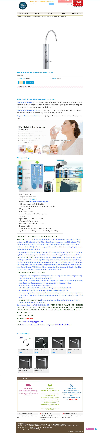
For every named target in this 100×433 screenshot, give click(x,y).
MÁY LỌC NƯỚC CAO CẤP (48, 427)
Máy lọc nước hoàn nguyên (38, 201)
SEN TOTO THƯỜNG (43, 424)
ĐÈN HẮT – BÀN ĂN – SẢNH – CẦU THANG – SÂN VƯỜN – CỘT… (55, 425)
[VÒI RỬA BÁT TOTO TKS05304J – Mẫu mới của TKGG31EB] (25, 362)
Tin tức (63, 13)
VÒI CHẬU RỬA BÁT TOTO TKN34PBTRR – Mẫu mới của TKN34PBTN (40, 351)
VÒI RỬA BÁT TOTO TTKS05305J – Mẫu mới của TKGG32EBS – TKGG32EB (74, 351)
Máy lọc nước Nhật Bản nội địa (27, 110)
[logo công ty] (22, 6)
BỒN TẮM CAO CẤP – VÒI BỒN (74, 425)
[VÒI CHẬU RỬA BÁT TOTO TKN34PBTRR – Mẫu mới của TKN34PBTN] (41, 342)
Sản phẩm (24, 16)
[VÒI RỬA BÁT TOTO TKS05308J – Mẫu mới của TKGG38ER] (58, 342)
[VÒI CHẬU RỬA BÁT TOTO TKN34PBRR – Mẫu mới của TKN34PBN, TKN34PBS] (25, 342)
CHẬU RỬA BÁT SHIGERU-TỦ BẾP (32, 424)
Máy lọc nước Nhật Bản (25, 102)
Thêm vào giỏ (30, 82)
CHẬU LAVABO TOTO (37, 425)
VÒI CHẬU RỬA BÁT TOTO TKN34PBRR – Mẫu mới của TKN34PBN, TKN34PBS (23, 351)
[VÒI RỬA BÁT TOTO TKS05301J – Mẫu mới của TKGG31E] (41, 362)
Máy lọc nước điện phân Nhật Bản (28, 116)
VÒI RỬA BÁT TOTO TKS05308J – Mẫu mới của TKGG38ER (57, 350)
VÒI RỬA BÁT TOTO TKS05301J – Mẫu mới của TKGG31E (40, 369)
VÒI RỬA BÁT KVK (52, 424)
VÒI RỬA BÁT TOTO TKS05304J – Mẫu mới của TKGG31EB (24, 369)
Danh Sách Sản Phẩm (23, 13)
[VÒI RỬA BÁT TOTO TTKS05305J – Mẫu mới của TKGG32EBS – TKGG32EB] (74, 342)
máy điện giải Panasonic (37, 99)
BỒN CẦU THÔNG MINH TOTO (62, 424)
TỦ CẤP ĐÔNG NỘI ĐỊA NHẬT (35, 428)
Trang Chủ (37, 13)
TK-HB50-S (33, 199)
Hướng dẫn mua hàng (76, 13)
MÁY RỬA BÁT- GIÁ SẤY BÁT (23, 427)
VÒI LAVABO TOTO (21, 424)
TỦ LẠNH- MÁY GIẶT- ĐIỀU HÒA (35, 427)
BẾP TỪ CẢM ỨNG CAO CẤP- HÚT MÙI (25, 425)
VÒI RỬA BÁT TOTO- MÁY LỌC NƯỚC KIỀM (34, 16)
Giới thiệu (50, 13)
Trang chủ (19, 16)
